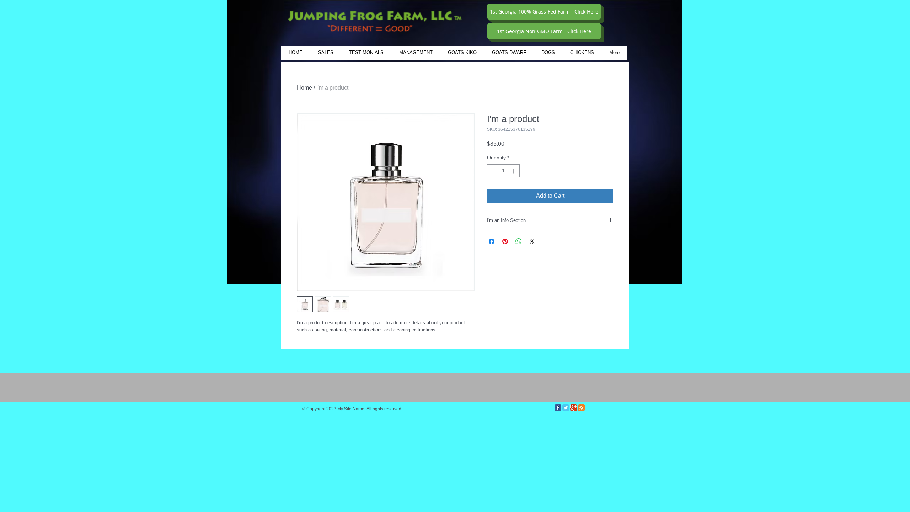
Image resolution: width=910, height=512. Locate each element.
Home (304, 88)
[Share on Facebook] (491, 241)
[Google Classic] (573, 407)
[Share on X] (532, 241)
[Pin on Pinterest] (505, 241)
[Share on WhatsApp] (518, 241)
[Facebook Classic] (558, 407)
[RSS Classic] (581, 407)
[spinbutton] (503, 171)
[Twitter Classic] (565, 407)
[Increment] (514, 171)
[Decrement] (492, 171)
